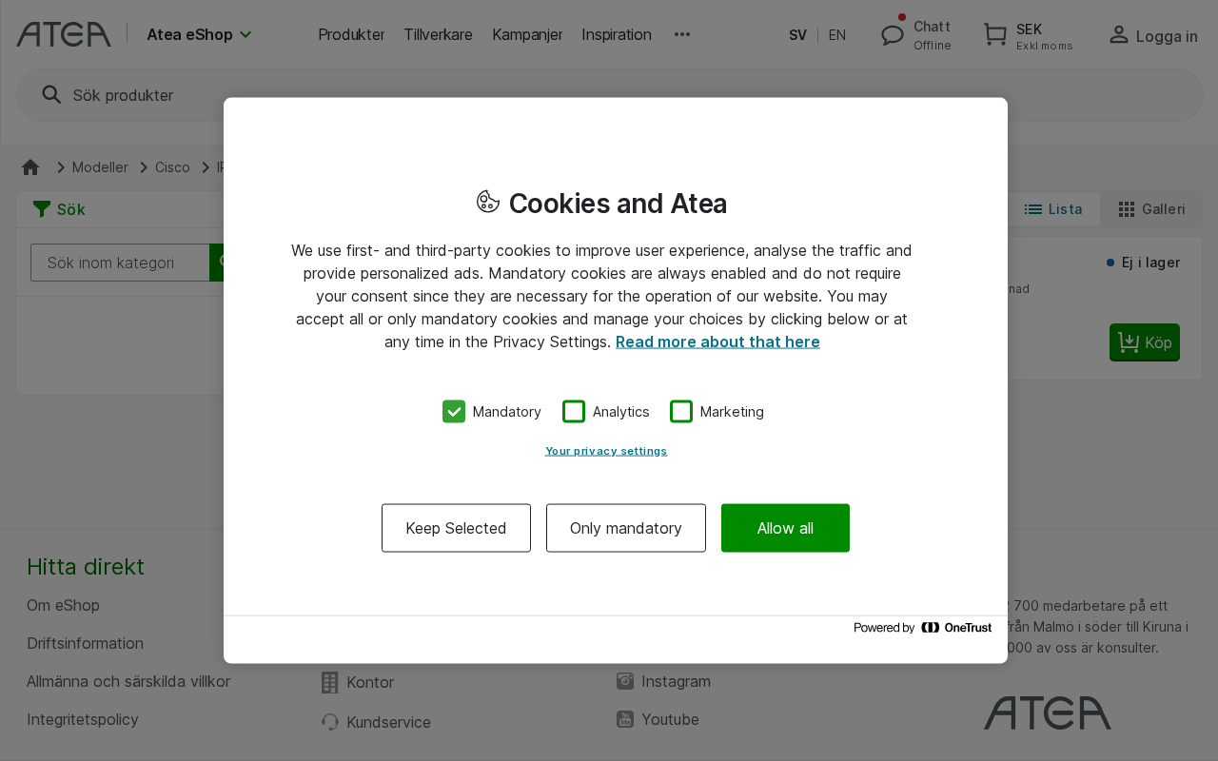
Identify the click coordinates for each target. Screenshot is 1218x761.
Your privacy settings (606, 450)
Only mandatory (626, 527)
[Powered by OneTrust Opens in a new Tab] (926, 632)
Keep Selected (456, 527)
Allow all (785, 527)
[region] (616, 381)
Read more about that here (718, 341)
